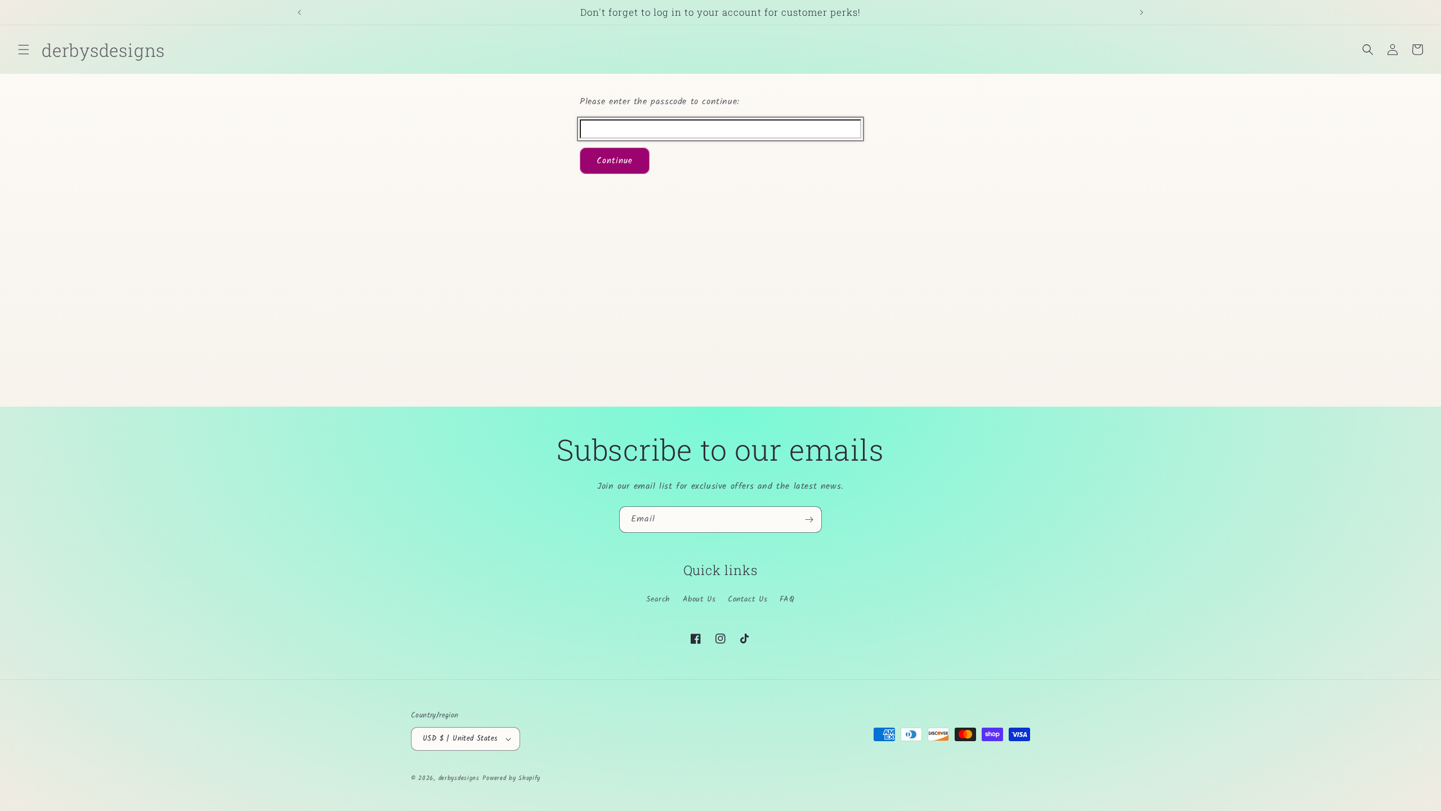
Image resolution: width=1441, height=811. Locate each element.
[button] (23, 49)
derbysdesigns (459, 778)
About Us (699, 599)
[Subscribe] (808, 519)
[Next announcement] (1141, 12)
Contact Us (747, 599)
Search (658, 599)
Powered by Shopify (511, 778)
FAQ (787, 599)
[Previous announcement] (299, 12)
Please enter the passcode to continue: (660, 102)
